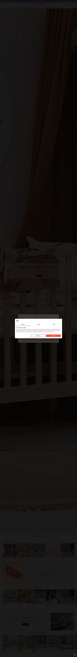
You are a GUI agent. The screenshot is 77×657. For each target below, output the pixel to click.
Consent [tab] (22, 324)
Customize (38, 335)
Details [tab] (38, 324)
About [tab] (54, 324)
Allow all (53, 335)
